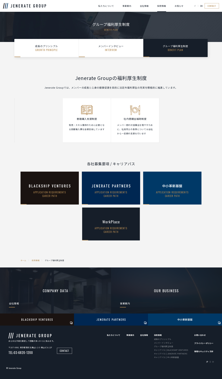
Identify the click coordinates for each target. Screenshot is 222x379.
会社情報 (144, 5)
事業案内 (126, 5)
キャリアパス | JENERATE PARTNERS (170, 353)
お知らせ (179, 5)
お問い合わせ (200, 335)
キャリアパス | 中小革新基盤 (166, 357)
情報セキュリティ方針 (203, 351)
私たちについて (106, 5)
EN (201, 6)
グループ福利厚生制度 (163, 346)
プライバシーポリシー (204, 343)
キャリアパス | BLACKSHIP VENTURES (171, 350)
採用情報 (161, 5)
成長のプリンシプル (162, 339)
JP (195, 6)
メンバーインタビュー (163, 342)
